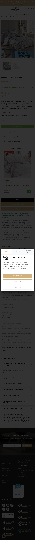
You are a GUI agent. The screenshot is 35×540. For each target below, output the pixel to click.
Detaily (17, 251)
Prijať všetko (17, 276)
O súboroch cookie (28, 251)
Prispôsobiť (17, 282)
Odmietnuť (17, 287)
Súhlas (6, 251)
